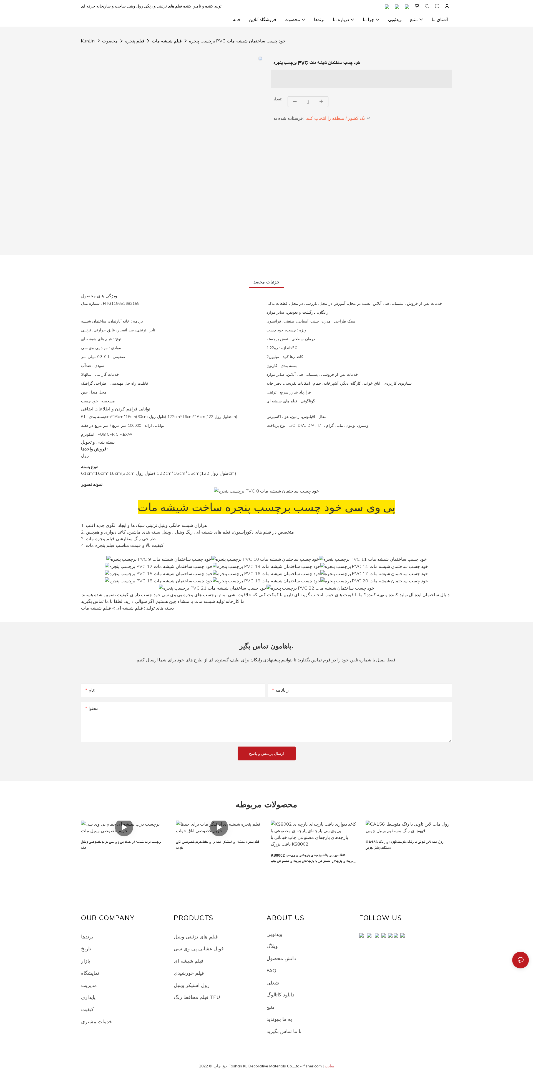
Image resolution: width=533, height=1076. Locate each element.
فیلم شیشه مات (167, 41)
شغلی (272, 982)
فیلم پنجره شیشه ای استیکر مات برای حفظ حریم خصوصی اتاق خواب (217, 845)
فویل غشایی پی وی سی (199, 948)
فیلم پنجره (134, 41)
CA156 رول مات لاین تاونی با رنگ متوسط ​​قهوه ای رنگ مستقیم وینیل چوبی (404, 845)
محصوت (110, 41)
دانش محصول (281, 958)
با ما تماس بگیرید (283, 1031)
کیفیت (87, 1009)
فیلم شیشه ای (188, 961)
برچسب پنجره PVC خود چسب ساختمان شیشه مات (237, 41)
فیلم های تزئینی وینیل (196, 936)
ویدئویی (274, 934)
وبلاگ (272, 946)
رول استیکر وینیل (192, 985)
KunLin (88, 41)
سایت (329, 1066)
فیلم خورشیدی (189, 973)
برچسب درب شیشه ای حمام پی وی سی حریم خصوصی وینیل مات (121, 845)
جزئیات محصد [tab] (266, 282)
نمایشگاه (90, 973)
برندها (87, 936)
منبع (270, 1007)
